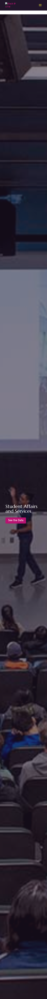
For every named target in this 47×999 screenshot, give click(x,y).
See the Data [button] (15, 520)
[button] (40, 7)
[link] (11, 5)
